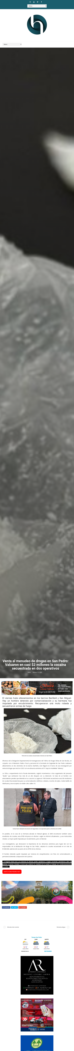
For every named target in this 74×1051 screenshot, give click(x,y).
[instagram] (30, 1)
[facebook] (41, 1)
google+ (23, 907)
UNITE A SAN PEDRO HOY (12, 871)
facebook (6, 907)
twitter (15, 907)
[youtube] (33, 1)
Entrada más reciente (13, 927)
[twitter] (37, 1)
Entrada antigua (61, 927)
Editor (29, 672)
